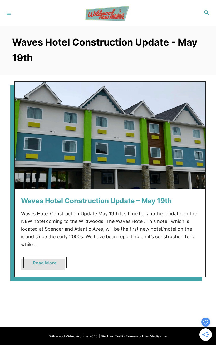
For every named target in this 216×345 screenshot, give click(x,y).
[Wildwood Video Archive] (107, 13)
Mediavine (158, 336)
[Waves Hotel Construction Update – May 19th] (110, 135)
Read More (47, 264)
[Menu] (8, 12)
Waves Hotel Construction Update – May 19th (96, 201)
